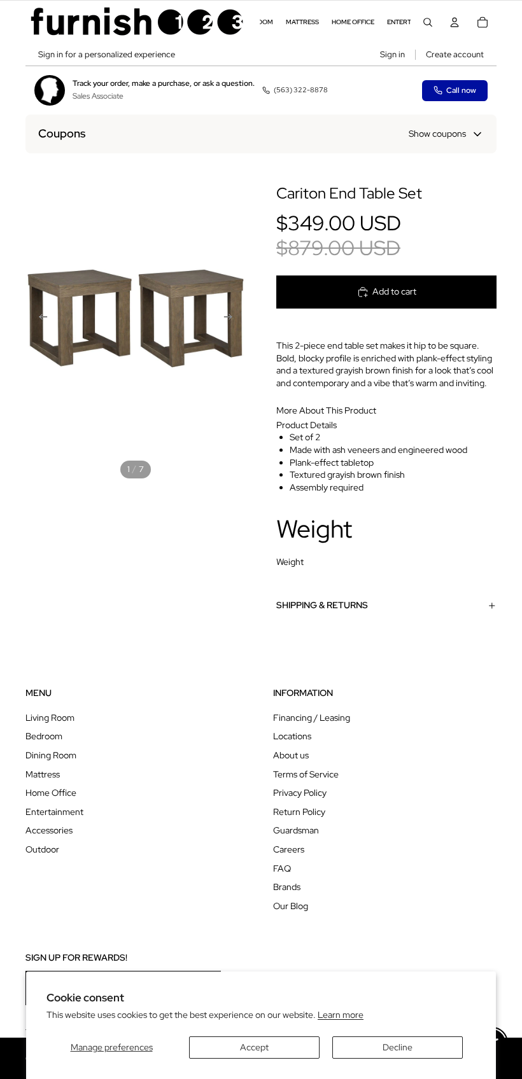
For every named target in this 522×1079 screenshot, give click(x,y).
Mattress (42, 774)
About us (291, 755)
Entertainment (54, 812)
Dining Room (50, 755)
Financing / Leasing (311, 717)
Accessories (49, 830)
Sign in (392, 54)
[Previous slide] (39, 318)
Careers (288, 849)
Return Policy (299, 812)
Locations (292, 736)
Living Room (49, 717)
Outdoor (42, 849)
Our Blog (290, 906)
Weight (290, 561)
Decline (398, 1047)
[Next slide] (232, 318)
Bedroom (43, 736)
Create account (455, 54)
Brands (286, 887)
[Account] (455, 22)
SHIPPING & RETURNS (322, 605)
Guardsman (296, 830)
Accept (254, 1047)
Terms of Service (306, 774)
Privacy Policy (300, 792)
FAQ (282, 868)
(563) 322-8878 (301, 89)
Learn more (340, 1014)
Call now (461, 90)
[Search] (428, 22)
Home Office (50, 792)
